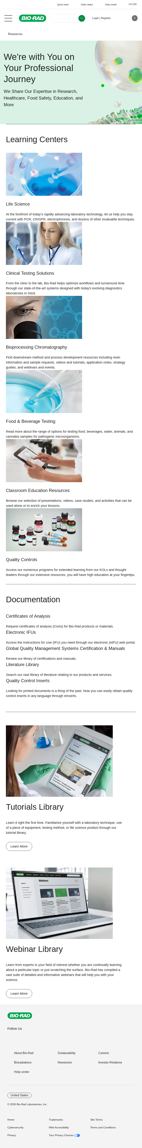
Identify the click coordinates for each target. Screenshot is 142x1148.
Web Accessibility (59, 1127)
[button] (2, 34)
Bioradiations (22, 1062)
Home (10, 1119)
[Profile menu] (118, 18)
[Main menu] (8, 18)
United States (19, 1095)
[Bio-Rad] (19, 1015)
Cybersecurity (15, 1127)
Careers (103, 1053)
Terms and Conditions (103, 1127)
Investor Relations (110, 1062)
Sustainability (66, 1053)
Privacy (11, 1135)
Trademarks (56, 1119)
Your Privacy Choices (61, 1135)
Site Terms (96, 1119)
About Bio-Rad (23, 1053)
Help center (21, 1071)
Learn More (19, 846)
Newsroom (65, 1062)
